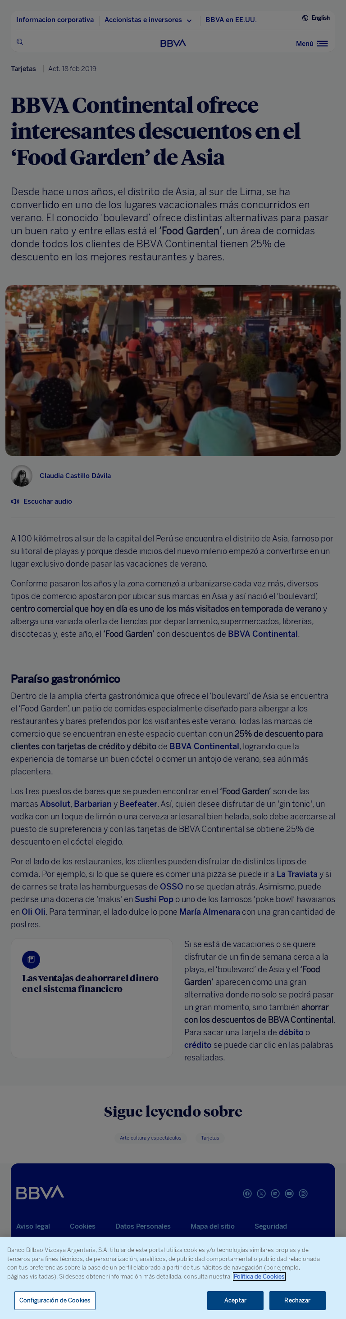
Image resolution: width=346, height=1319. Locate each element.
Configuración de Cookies (55, 1300)
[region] (173, 1278)
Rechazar (297, 1300)
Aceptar (235, 1300)
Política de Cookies (259, 1276)
